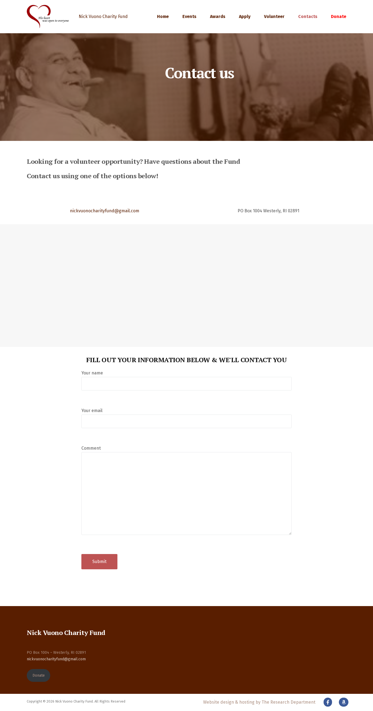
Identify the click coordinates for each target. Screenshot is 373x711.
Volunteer (274, 16)
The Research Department (288, 702)
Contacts (307, 16)
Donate (338, 16)
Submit (99, 561)
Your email (91, 410)
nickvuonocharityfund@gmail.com (104, 210)
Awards (217, 16)
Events (189, 16)
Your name (92, 373)
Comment (91, 448)
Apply (244, 16)
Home (163, 16)
